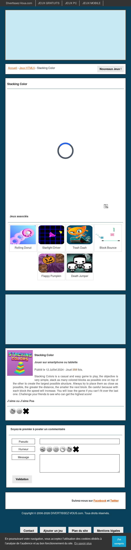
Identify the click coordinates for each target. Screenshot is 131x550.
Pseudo (23, 441)
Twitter (114, 500)
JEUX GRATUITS (49, 3)
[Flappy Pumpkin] (51, 254)
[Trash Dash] (80, 226)
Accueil (12, 68)
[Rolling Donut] (23, 226)
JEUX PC (71, 3)
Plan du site (80, 531)
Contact (29, 531)
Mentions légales (108, 531)
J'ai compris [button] (119, 541)
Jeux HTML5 (27, 68)
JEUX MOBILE (92, 3)
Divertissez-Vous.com (19, 3)
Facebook (99, 500)
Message (23, 457)
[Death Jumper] (80, 254)
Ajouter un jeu (53, 531)
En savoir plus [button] (83, 543)
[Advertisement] (65, 35)
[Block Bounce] (108, 226)
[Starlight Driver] (51, 226)
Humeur (23, 449)
